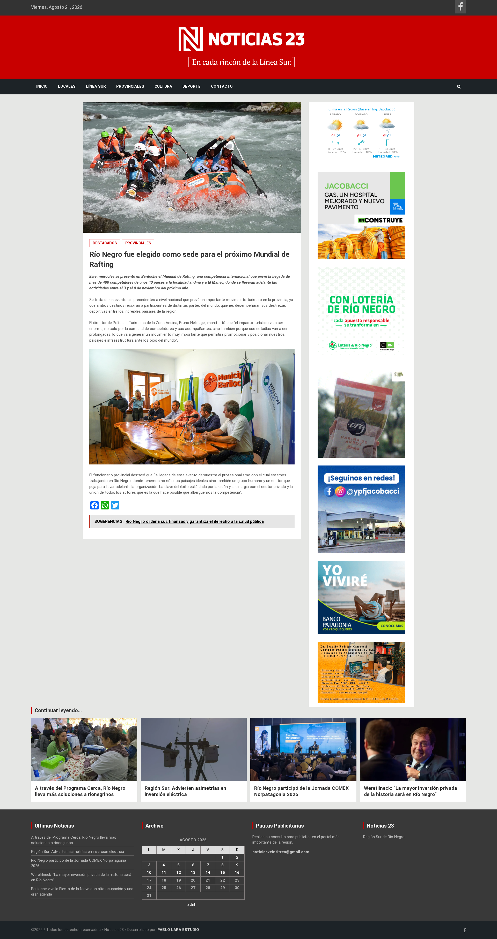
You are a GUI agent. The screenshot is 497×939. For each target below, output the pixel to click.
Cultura (163, 86)
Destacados (105, 243)
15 (222, 872)
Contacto (222, 86)
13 (193, 872)
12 (178, 872)
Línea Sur (96, 86)
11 (164, 872)
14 (208, 872)
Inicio (42, 86)
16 (237, 872)
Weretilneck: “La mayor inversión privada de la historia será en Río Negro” (410, 791)
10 (149, 872)
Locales (67, 86)
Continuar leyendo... (58, 710)
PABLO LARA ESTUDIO (178, 929)
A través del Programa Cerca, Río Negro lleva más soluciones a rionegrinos (80, 791)
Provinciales (130, 86)
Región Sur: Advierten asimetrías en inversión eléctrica (185, 791)
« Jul (191, 905)
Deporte (191, 86)
